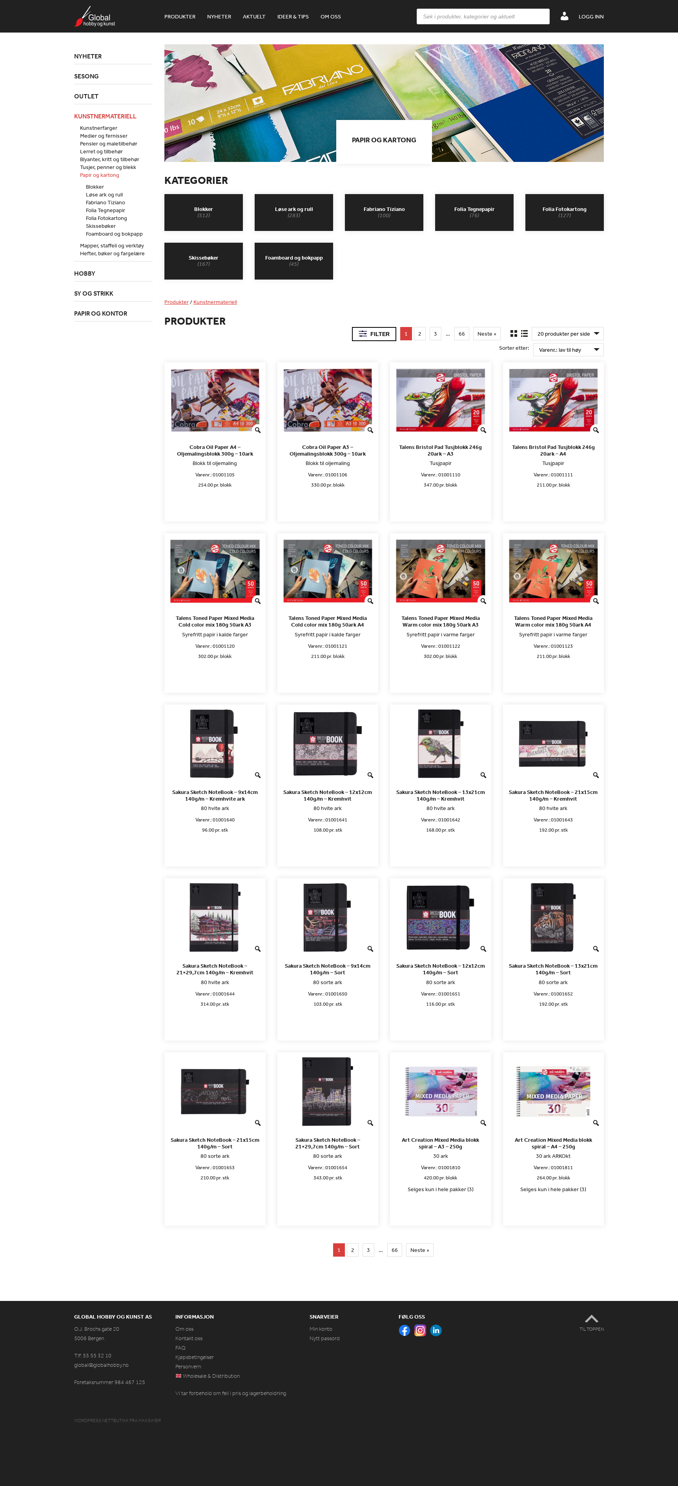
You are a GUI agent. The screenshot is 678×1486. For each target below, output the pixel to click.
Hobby (84, 273)
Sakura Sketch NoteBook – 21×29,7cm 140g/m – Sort (327, 1143)
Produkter (179, 16)
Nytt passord (325, 1338)
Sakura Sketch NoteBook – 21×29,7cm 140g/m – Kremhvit (215, 969)
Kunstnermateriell (215, 301)
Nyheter (219, 16)
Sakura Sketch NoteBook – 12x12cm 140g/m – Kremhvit (327, 795)
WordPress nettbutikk (101, 1420)
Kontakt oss (188, 1338)
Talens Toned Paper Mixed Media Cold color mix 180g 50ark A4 (327, 621)
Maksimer (150, 1420)
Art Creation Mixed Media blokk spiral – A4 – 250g (553, 1143)
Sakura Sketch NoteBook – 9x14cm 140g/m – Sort (327, 969)
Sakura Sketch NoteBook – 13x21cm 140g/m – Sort (553, 969)
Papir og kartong (99, 174)
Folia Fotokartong (106, 218)
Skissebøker (101, 225)
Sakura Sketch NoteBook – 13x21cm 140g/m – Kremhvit (440, 795)
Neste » (487, 333)
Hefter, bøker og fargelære (112, 253)
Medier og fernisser (104, 135)
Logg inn (591, 16)
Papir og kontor (100, 313)
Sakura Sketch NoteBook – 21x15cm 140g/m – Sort (215, 1143)
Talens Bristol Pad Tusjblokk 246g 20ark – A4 (553, 450)
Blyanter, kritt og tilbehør (109, 159)
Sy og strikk (93, 293)
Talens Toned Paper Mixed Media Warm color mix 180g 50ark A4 (553, 621)
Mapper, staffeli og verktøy (112, 245)
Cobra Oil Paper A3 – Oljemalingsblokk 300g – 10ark (328, 450)
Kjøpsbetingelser (194, 1357)
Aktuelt (254, 16)
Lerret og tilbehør (101, 151)
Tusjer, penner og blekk (108, 167)
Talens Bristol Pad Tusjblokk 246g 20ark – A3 (440, 450)
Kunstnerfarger (98, 127)
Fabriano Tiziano (105, 202)
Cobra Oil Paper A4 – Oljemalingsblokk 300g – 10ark (215, 450)
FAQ (180, 1347)
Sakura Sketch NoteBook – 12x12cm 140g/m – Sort (440, 969)
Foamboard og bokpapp (114, 233)
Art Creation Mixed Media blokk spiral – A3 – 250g (440, 1143)
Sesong (86, 76)
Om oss (331, 16)
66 (462, 333)
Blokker (95, 186)
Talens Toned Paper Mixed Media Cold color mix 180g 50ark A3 (215, 621)
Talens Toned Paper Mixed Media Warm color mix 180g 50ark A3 (440, 621)
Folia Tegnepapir (105, 210)
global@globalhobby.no (101, 1365)
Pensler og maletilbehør (108, 143)
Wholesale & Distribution (211, 1376)
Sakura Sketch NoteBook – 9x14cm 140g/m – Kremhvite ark (215, 795)
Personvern (188, 1366)
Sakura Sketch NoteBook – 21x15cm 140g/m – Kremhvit (553, 795)
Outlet (86, 96)
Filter (380, 334)
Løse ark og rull (104, 194)
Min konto (321, 1329)
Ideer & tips (293, 16)
